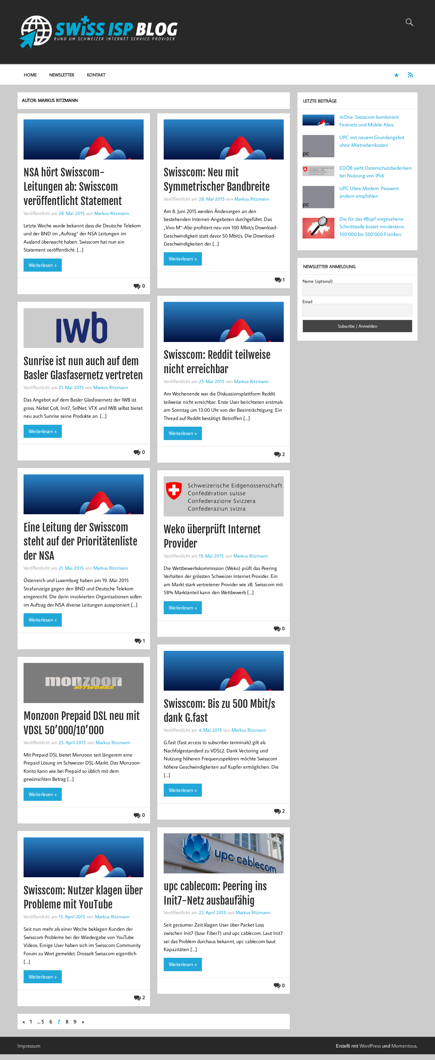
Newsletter (61, 75)
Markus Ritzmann (111, 213)
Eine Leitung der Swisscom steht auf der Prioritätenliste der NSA (80, 542)
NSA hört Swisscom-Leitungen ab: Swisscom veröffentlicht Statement (73, 187)
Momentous (404, 1045)
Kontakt (96, 75)
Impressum (29, 1045)
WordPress (370, 1045)
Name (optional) (318, 281)
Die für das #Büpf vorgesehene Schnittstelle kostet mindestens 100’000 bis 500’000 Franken (371, 226)
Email (307, 301)
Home (30, 75)
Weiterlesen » (43, 265)
